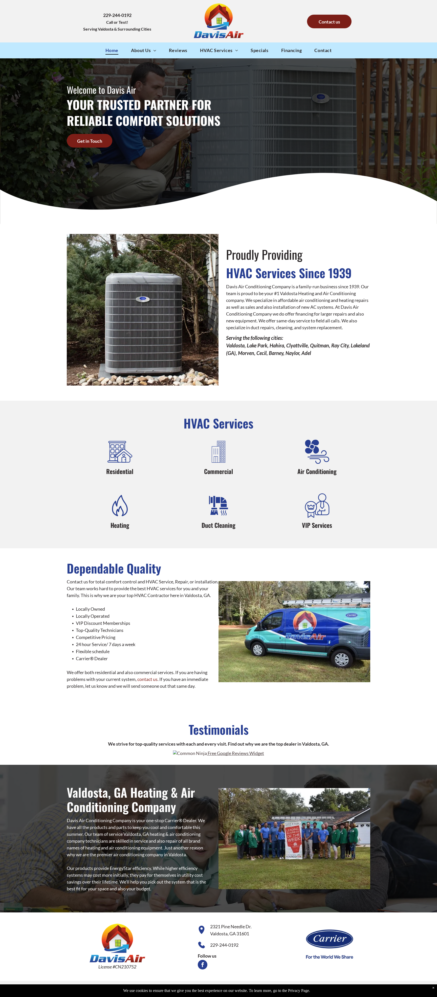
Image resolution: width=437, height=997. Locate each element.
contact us (147, 679)
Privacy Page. (299, 990)
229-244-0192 (224, 945)
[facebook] (202, 965)
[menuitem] (112, 50)
